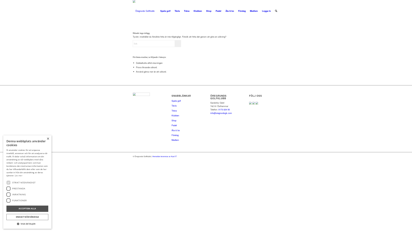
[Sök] (276, 11)
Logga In (266, 10)
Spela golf (176, 100)
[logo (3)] (143, 11)
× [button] (48, 139)
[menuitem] (165, 11)
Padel (174, 125)
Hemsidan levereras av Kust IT (164, 156)
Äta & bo (176, 130)
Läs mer (18, 175)
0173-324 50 (224, 109)
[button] (27, 224)
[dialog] (27, 182)
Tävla (174, 105)
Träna (174, 110)
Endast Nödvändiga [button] (27, 217)
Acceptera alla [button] (27, 208)
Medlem (175, 139)
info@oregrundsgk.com (221, 113)
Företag (175, 135)
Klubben (175, 115)
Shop (174, 120)
